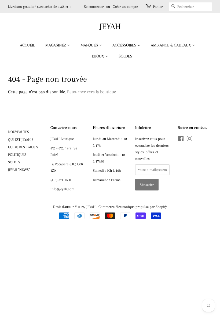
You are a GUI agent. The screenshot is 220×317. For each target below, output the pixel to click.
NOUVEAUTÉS (18, 131)
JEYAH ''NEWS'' (19, 169)
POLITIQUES (17, 154)
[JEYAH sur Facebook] (181, 140)
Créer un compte (125, 7)
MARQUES (89, 45)
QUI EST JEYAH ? (20, 139)
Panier (158, 7)
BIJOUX (98, 56)
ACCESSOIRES (124, 45)
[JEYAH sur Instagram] (189, 140)
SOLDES (125, 56)
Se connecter (94, 7)
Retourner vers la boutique (91, 91)
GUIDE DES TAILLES (23, 147)
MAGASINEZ (56, 45)
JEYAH (110, 26)
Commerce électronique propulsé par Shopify (132, 206)
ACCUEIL (27, 45)
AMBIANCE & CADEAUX (171, 45)
